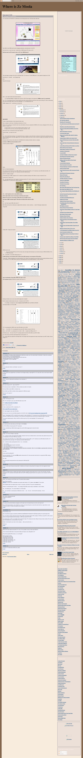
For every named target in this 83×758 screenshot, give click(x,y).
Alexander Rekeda (67, 275)
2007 (60, 259)
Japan (73, 362)
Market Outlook (70, 390)
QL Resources (73, 425)
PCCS (64, 414)
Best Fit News (61, 291)
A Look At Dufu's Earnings (65, 163)
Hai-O (77, 350)
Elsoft (79, 325)
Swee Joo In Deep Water (64, 180)
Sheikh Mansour (67, 437)
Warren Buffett (66, 468)
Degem (60, 316)
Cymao (77, 314)
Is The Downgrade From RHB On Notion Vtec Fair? (69, 230)
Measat (68, 394)
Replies (69, 429)
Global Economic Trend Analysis (64, 681)
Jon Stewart (69, 367)
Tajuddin (59, 448)
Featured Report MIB (74, 332)
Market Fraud (63, 390)
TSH (63, 457)
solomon (4, 501)
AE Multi (60, 274)
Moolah (4, 363)
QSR (78, 425)
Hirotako (62, 353)
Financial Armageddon (62, 675)
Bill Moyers (68, 292)
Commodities (77, 309)
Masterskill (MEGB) (73, 391)
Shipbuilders (73, 437)
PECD (75, 414)
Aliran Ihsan (61, 276)
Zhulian (77, 474)
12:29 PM (4, 394)
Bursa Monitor (60, 572)
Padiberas (63, 413)
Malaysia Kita (60, 602)
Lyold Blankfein (71, 382)
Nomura (63, 408)
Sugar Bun (65, 445)
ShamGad (60, 699)
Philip (59, 618)
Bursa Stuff (73, 297)
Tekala (70, 449)
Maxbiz (73, 392)
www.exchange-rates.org (71, 71)
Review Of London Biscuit (65, 176)
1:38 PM (4, 507)
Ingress (68, 357)
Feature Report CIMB (9, 347)
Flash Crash (71, 337)
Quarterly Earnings (61, 426)
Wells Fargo (77, 469)
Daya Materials (65, 315)
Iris (67, 362)
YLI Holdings (61, 473)
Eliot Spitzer (75, 325)
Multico (59, 405)
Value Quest (60, 716)
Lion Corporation (61, 378)
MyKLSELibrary (61, 611)
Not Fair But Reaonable (70, 408)
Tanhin (59, 633)
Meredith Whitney (75, 396)
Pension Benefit (61, 415)
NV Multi (71, 409)
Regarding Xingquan (64, 195)
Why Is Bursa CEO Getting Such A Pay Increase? (66, 525)
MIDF (78, 398)
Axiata (59, 282)
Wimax (69, 470)
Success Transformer (70, 444)
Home (28, 554)
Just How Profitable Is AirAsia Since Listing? (68, 154)
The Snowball (76, 450)
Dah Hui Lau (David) (62, 670)
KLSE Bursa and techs (62, 592)
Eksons (71, 325)
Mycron (73, 405)
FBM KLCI (71, 330)
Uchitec (74, 457)
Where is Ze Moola (17, 6)
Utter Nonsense (73, 465)
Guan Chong (65, 350)
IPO (64, 362)
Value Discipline (61, 711)
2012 (60, 105)
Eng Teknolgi (76, 326)
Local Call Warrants (64, 381)
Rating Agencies (64, 427)
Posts (60, 751)
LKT (59, 381)
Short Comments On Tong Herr (66, 164)
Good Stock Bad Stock (62, 584)
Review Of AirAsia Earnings (65, 158)
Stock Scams (61, 444)
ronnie (4, 469)
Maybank (71, 393)
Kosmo (63, 374)
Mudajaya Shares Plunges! (65, 216)
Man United (60, 388)
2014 (60, 101)
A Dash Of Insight (61, 661)
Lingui (75, 377)
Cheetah (72, 301)
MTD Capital (77, 403)
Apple (78, 279)
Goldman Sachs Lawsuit (62, 349)
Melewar (74, 395)
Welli (72, 469)
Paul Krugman (74, 413)
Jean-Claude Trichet (66, 363)
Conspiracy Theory (69, 311)
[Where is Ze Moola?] (6, 345)
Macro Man (60, 689)
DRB (62, 322)
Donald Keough (76, 318)
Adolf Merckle (74, 272)
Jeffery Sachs (73, 363)
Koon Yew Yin (73, 373)
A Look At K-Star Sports (64, 133)
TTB (67, 457)
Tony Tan (75, 453)
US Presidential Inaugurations (66, 464)
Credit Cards (72, 313)
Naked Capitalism (61, 692)
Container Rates (76, 311)
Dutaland (77, 322)
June (61, 244)
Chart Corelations (61, 301)
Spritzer (77, 441)
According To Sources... (64, 182)
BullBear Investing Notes (62, 570)
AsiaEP (77, 280)
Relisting (64, 429)
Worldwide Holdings (62, 471)
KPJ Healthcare (69, 374)
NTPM (68, 409)
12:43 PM (4, 419)
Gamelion (5, 494)
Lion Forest (75, 378)
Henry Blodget (74, 352)
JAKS (70, 362)
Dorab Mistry (67, 319)
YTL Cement (66, 473)
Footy (65, 338)
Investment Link (61, 589)
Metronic (69, 397)
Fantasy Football (60, 330)
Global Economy (66, 347)
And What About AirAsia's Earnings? (68, 558)
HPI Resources (60, 354)
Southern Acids (63, 441)
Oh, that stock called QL (64, 120)
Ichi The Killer (60, 587)
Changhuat (77, 299)
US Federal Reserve (61, 463)
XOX (65, 472)
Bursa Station (67, 297)
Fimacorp (62, 336)
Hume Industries (76, 354)
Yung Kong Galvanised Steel (65, 474)
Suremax (63, 446)
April (61, 248)
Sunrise (59, 446)
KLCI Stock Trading (61, 591)
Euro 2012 (73, 328)
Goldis (67, 348)
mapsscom (5, 353)
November (62, 111)
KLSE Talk (60, 595)
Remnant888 (60, 622)
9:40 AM (4, 368)
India (78, 356)
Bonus (68, 293)
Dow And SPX (75, 319)
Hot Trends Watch (61, 586)
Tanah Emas (70, 448)
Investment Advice (71, 361)
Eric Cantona (77, 327)
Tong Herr (65, 453)
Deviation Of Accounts (72, 316)
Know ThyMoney (61, 597)
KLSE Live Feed (61, 594)
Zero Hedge (60, 719)
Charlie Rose (76, 300)
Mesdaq (59, 397)
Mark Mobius (74, 389)
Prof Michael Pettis (72, 424)
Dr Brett (67, 321)
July (61, 242)
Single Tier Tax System (67, 439)
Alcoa (62, 275)
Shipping (78, 437)
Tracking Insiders (71, 454)
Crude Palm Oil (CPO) (63, 314)
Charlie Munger (69, 300)
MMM (78, 401)
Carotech (77, 298)
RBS (69, 427)
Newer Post (4, 554)
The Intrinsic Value (61, 703)
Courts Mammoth (66, 313)
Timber (70, 451)
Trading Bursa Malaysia (62, 643)
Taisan (78, 447)
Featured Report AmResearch (75, 331)
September (62, 115)
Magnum (66, 383)
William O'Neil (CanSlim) (62, 470)
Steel (70, 442)
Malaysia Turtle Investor (62, 603)
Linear (71, 377)
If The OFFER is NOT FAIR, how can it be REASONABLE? (68, 531)
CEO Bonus (70, 299)
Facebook (72, 329)
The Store (59, 451)
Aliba (72, 275)
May (61, 246)
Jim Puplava (73, 364)
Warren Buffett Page (62, 718)
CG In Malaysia (61, 575)
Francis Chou (74, 339)
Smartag (73, 440)
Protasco (78, 424)
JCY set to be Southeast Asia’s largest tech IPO (38, 413)
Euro (67, 328)
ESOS (59, 328)
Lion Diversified (68, 378)
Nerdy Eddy (60, 613)
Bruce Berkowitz (66, 295)
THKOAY (4, 527)
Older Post (51, 554)
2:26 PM (4, 467)
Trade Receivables (67, 455)
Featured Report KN (63, 332)
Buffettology (60, 296)
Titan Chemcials (66, 452)
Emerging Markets (62, 326)
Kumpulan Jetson (61, 375)
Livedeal (78, 380)
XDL (74, 471)
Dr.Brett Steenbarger (62, 672)
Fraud (63, 340)
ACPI (78, 271)
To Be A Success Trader (62, 641)
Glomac (72, 347)
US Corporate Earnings (64, 461)
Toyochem (64, 454)
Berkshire (67, 290)
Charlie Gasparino (61, 300)
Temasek (59, 450)
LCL (74, 376)
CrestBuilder (77, 313)
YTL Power (71, 473)
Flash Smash (77, 337)
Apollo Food (60, 279)
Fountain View (67, 339)
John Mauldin (61, 366)
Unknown (5, 383)
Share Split (62, 437)
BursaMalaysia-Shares (62, 573)
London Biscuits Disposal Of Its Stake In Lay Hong (69, 145)
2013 (60, 103)
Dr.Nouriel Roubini (73, 321)
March (61, 249)
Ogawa (65, 410)
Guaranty (70, 350)
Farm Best (66, 330)
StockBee (60, 700)
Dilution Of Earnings (62, 317)
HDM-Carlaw (77, 351)
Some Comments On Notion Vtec (66, 232)
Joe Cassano (66, 365)
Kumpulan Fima (76, 374)
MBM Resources (63, 394)
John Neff (68, 366)
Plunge (67, 419)
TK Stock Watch (61, 640)
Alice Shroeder (77, 275)
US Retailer (75, 464)
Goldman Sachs (74, 348)
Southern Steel (68, 441)
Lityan (75, 380)
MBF (59, 394)
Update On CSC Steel (64, 199)
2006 (60, 261)
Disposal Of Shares (68, 318)
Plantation (59, 419)
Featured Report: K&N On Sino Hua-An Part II (68, 138)
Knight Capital (63, 373)
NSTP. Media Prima (63, 409)
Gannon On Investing (62, 680)
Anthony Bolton (70, 278)
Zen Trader (60, 654)
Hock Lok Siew (67, 353)
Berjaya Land (61, 290)
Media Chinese (73, 394)
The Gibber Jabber (61, 638)
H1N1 (74, 350)
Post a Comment (5, 552)
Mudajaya (64, 404)
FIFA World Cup (76, 334)
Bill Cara (59, 665)
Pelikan (78, 414)
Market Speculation (77, 390)
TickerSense (60, 707)
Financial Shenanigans (62, 337)
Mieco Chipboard (61, 399)
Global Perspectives (62, 683)
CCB (59, 299)
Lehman (62, 377)
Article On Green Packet (64, 168)
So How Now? (59, 513)
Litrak (71, 380)
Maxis (77, 392)
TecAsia (63, 449)
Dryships (66, 322)
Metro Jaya (64, 397)
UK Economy (69, 458)
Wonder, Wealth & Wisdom (63, 651)
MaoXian (59, 691)
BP (71, 294)
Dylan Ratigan (67, 323)
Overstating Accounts (70, 412)
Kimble (59, 373)
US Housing (70, 463)
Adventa (78, 272)
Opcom (66, 411)
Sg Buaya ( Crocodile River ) (63, 624)
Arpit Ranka (60, 662)
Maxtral (59, 393)
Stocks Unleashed (61, 630)
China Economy (71, 302)
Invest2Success (61, 684)
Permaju (59, 416)
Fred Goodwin (68, 340)
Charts (67, 301)
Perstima (63, 416)
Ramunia (66, 426)
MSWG (72, 403)
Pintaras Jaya (76, 418)
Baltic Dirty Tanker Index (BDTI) (69, 284)
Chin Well (59, 302)
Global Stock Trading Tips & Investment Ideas (66, 581)
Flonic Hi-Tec (61, 338)
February (62, 251)
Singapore (76, 438)
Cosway (61, 313)
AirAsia (77, 274)
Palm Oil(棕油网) (61, 614)
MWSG (70, 405)
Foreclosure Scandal (75, 338)
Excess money (66, 329)
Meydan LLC (74, 397)
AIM (73, 274)
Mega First (78, 394)
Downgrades (63, 321)
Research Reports (75, 429)
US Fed (77, 462)
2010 (60, 108)
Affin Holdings (65, 274)
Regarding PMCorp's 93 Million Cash (67, 240)
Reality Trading (61, 621)
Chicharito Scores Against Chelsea (66, 212)
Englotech (59, 327)
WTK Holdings (69, 471)
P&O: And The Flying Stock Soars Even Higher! (69, 238)
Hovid (78, 353)
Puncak (68, 425)
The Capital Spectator (62, 702)
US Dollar (74, 461)
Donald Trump (60, 319)
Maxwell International (65, 393)
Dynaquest (72, 323)
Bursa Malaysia (60, 297)
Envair (64, 327)
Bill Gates (75, 291)
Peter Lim (77, 416)
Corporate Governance (75, 312)
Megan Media (62, 395)
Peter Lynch (61, 417)
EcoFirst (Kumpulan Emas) (74, 324)
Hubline (65, 354)
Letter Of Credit (66, 377)
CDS (65, 299)
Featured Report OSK (73, 333)
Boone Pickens (73, 293)
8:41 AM (11, 342)
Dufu (73, 322)
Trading (60, 456)
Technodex (66, 449)
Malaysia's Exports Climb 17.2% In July (67, 228)
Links (78, 377)
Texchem (71, 450)
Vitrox (60, 468)
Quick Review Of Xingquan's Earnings (67, 173)
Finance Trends (61, 673)
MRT (69, 403)
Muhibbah (70, 404)
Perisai (77, 415)
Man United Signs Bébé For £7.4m (66, 189)
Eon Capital (68, 327)
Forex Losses (60, 339)
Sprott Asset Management (62, 442)
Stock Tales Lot (61, 629)
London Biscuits (73, 381)
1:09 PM (4, 429)
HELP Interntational (68, 352)
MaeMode (60, 383)
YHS (72, 472)
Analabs (64, 277)
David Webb (60, 315)
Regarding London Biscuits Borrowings (67, 126)
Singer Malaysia (60, 439)
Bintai (78, 292)
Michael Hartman (65, 398)
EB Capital (65, 324)
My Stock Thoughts (61, 610)
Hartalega (66, 351)
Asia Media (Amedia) (71, 280)
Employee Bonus (70, 326)
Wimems (73, 470)
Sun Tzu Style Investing (73, 445)
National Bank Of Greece (75, 406)
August (61, 117)
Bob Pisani (60, 293)
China (64, 302)
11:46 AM (4, 380)
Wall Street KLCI (61, 646)
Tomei (79, 452)
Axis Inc (63, 282)
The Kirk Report (61, 705)
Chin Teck (77, 301)
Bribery (62, 295)
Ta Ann (68, 447)
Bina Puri (73, 292)
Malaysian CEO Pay (75, 385)
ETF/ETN (63, 328)
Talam (63, 448)
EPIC (73, 327)
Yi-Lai (75, 472)
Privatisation (62, 424)
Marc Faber (67, 389)
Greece (73, 349)
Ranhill (71, 426)
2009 (60, 255)
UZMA (79, 465)
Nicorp (59, 408)
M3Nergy (77, 382)
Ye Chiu (69, 472)
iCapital (72, 355)
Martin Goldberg (62, 391)
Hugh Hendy (69, 354)
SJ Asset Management (67, 440)
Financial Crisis (71, 336)
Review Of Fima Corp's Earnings (66, 147)
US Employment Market (69, 462)
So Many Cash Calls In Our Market (11, 402)
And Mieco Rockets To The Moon (66, 178)
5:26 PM (4, 543)
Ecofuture (59, 325)
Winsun (78, 470)
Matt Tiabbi (64, 392)
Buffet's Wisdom (76, 295)
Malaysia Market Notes (69, 384)
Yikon (79, 472)
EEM (67, 325)
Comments (61, 753)
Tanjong (74, 448)
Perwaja (67, 416)
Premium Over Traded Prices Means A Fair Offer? (69, 236)
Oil (68, 410)
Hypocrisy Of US (65, 355)
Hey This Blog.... (63, 185)
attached (4, 482)
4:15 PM (4, 475)
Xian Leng (78, 471)
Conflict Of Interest (61, 311)
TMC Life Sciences (74, 452)
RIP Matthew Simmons (64, 205)
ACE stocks (73, 271)
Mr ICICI (4, 464)
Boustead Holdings (67, 294)
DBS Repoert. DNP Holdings (73, 315)
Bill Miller (64, 292)
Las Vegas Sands (60, 376)
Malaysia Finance (61, 600)
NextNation (77, 407)
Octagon (75, 409)
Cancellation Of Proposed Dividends (67, 298)
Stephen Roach (76, 442)
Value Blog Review (61, 710)
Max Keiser (69, 392)
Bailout (59, 284)
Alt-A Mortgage (68, 276)
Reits (65, 428)
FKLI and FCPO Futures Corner (64, 578)
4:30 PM (4, 525)
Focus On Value (61, 676)
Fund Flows (67, 341)
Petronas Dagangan (75, 417)
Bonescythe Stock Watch (62, 568)
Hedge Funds (60, 352)
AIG (70, 274)
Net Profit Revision (70, 407)
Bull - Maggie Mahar (67, 296)
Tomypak (60, 453)
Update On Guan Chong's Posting (66, 201)
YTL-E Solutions (77, 473)
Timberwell (75, 451)
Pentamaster (67, 415)
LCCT (71, 376)
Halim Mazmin (60, 351)
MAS (67, 391)
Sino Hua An (74, 439)
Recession (78, 427)
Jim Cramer (66, 364)
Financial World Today (62, 576)
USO (68, 465)
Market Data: (64, 71)
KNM (68, 373)
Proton (60, 425)
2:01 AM (4, 498)
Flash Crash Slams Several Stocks (67, 552)
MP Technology (60, 403)
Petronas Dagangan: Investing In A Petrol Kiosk (69, 166)
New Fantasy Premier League (65, 214)
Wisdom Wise (60, 649)
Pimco (70, 418)
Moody (70, 402)
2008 (60, 257)
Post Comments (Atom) (11, 556)
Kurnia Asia (68, 375)
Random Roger (61, 695)
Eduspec (64, 325)
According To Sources (72, 270)
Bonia (65, 293)
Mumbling (64, 405)
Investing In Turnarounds (64, 151)
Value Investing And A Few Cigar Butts (65, 713)
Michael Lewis (72, 398)
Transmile (72, 456)
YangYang (60, 652)
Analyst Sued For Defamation (72, 277)
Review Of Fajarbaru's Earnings (66, 131)
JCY (14, 347)
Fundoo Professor (61, 678)
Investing (61, 361)
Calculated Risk (61, 667)
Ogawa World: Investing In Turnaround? (67, 149)
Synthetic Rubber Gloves (62, 447)
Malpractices (72, 386)
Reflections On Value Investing (64, 697)
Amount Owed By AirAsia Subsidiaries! (67, 118)
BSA (71, 295)
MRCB (66, 403)
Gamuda (71, 342)
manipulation (60, 389)
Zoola (59, 475)
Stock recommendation (71, 443)
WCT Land (69, 469)
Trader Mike (60, 708)
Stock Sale (78, 443)
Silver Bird (62, 438)
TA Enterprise (73, 447)
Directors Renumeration (72, 317)
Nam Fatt (77, 405)
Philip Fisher (60, 418)
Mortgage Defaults (75, 402)
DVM (59, 323)
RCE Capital (73, 427)
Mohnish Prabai (64, 402)
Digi (78, 316)
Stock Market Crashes (62, 443)
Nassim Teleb (66, 406)
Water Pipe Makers (77, 468)
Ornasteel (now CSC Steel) (74, 411)
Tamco (66, 448)
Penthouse (72, 415)
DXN (62, 323)
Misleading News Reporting (73, 399)
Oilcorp (73, 410)
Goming (59, 583)
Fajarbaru (77, 329)
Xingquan (61, 472)
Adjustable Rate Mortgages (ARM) (64, 272)
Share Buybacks (77, 436)
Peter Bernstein (72, 416)
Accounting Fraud (65, 271)
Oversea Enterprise (61, 412)
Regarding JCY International (10, 16)
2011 (60, 106)
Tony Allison (70, 453)
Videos (72, 467)
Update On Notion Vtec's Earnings (66, 217)
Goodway (69, 349)
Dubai (70, 322)
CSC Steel (72, 314)
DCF (79, 315)
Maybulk (76, 393)
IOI (76, 361)
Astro (59, 281)
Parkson (68, 413)
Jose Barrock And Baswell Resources (67, 197)
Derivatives (64, 316)
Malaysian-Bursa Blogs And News (64, 605)
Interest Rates (75, 359)
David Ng (5, 370)
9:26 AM (4, 360)
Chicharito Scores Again (64, 183)
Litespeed (67, 380)
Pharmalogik (60, 616)
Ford (69, 338)
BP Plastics (75, 294)
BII (66, 291)
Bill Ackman (70, 291)
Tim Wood (65, 451)
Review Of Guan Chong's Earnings (66, 207)
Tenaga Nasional (65, 450)
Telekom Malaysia (76, 449)
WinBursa (60, 648)
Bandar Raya (73, 285)
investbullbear (5, 509)
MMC (73, 401)
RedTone (61, 428)
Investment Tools (61, 686)
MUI (74, 404)
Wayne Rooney (61, 469)
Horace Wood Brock (73, 353)
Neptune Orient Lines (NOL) (62, 407)
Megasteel (69, 395)
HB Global (72, 351)
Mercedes (68, 396)
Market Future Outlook (62, 608)
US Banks (77, 460)
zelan (73, 474)
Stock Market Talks (61, 627)
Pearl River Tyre (69, 414)
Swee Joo (68, 446)
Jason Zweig (78, 362)
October (61, 113)
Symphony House (75, 446)
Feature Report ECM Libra (66, 331)
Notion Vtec (77, 408)
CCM (62, 299)
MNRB (59, 402)
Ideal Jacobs (60, 356)
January (61, 253)
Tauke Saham (60, 635)
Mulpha (78, 404)
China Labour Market (68, 303)
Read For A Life (61, 619)
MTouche (59, 404)
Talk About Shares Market (63, 632)
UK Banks (63, 458)
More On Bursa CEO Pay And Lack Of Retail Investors (67, 519)
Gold (62, 348)
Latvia (68, 376)
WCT (65, 469)
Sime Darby (70, 438)
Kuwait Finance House (75, 375)
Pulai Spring (64, 425)
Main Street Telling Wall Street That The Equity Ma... (70, 187)
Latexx (65, 376)
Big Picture (60, 664)
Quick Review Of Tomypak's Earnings (67, 156)
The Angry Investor (61, 637)
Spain (74, 441)
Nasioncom (60, 406)
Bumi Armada (75, 296)
